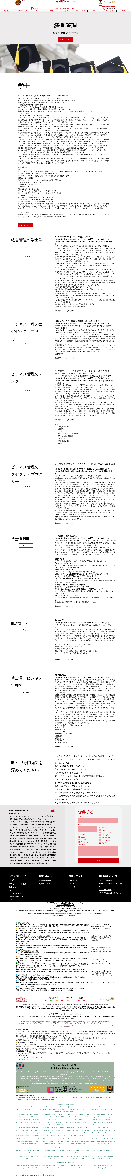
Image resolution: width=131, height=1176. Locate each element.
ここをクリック (69, 310)
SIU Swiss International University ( (26, 1114)
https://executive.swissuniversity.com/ (43, 1099)
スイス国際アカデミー (65, 1010)
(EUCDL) (42, 910)
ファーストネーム (83, 816)
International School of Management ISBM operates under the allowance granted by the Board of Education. (77, 1117)
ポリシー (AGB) (64, 998)
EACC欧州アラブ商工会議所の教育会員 (65, 906)
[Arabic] (51, 1001)
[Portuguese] (78, 1001)
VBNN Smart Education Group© (65, 1104)
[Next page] (108, 982)
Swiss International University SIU (64, 1065)
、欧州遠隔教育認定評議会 (34, 910)
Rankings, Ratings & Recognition (65, 1162)
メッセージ (82, 844)
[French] (62, 1001)
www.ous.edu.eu (14, 896)
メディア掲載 (53, 998)
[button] (7, 11)
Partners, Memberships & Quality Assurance (65, 1148)
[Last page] (113, 982)
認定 (81, 998)
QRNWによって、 (15, 857)
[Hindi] (67, 1001)
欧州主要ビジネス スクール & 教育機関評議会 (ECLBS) (77, 910)
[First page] (92, 982)
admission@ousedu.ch (45, 880)
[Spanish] (56, 1001)
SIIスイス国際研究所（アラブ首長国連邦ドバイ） (65, 915)
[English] (45, 1001)
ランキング (75, 998)
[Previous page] (97, 982)
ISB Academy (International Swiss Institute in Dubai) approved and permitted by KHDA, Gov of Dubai (53, 1117)
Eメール (80, 824)
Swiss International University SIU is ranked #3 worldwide (41, 1078)
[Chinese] (84, 1001)
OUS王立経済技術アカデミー (18, 810)
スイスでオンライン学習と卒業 (65, 8)
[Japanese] (73, 1001)
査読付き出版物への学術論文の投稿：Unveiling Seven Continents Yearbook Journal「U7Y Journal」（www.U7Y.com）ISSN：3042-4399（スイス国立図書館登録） (65, 913)
